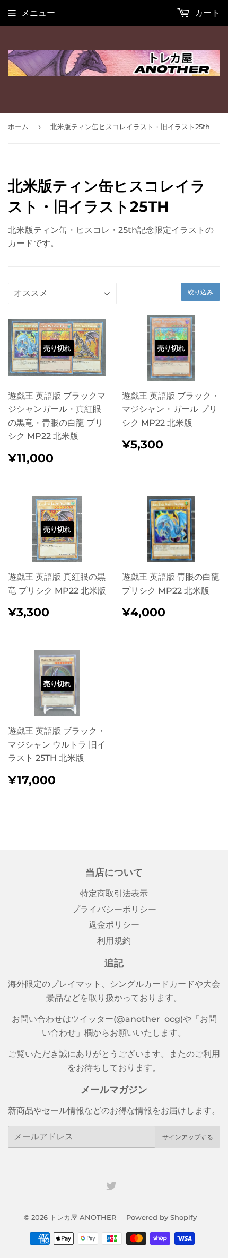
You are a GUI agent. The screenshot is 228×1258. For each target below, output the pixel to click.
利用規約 (114, 941)
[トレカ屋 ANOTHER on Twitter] (111, 1187)
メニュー (38, 13)
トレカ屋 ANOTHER (83, 1217)
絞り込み (200, 292)
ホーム (18, 126)
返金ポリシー (114, 925)
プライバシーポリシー (114, 909)
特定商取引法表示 (114, 893)
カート (206, 13)
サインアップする (187, 1137)
